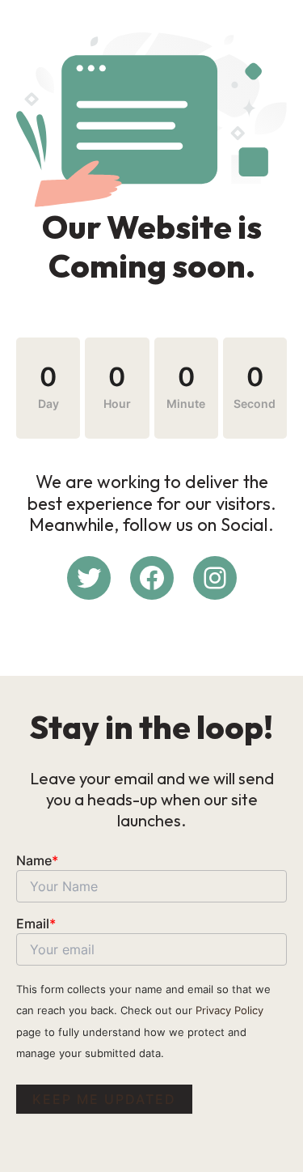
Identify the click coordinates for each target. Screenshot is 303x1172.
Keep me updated (104, 1099)
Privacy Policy (229, 1010)
